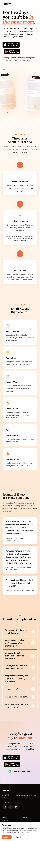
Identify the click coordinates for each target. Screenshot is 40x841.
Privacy (4, 817)
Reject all (18, 837)
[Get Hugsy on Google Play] (12, 51)
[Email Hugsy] (16, 807)
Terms (24, 817)
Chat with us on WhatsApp (21, 771)
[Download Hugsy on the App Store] (11, 45)
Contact (5, 820)
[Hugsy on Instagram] (4, 807)
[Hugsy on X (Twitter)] (10, 807)
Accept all (6, 837)
